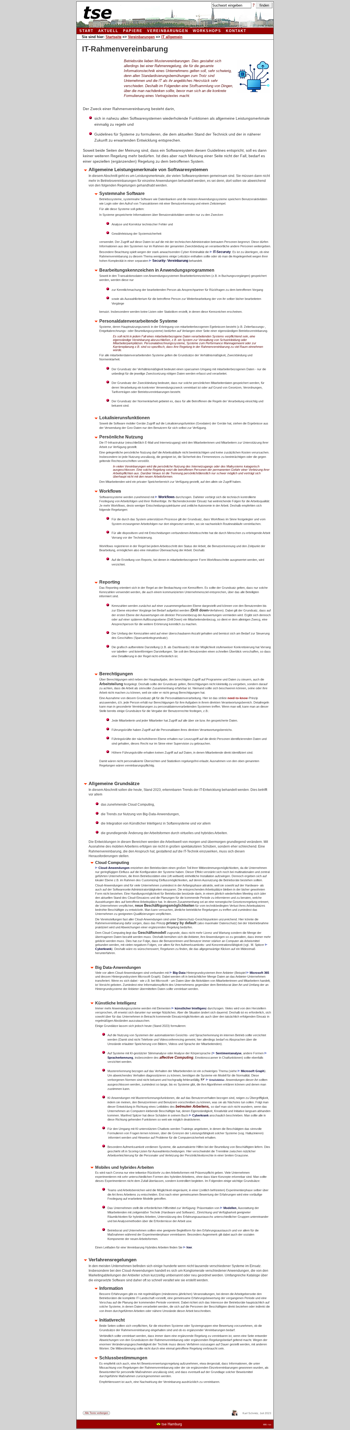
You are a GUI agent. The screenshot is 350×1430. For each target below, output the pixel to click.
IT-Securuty (222, 252)
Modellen (230, 1208)
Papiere (132, 31)
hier (189, 1247)
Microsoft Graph (252, 1071)
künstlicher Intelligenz (191, 1008)
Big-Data (179, 972)
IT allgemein (171, 37)
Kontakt (236, 31)
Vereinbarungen (167, 31)
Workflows (166, 497)
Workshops (207, 31)
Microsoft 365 (259, 972)
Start (86, 31)
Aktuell (108, 31)
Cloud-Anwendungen (114, 867)
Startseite (113, 37)
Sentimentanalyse (228, 1053)
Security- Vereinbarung (170, 260)
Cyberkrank (200, 1115)
